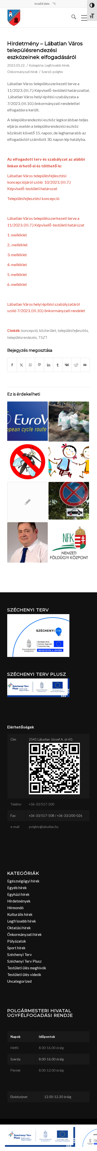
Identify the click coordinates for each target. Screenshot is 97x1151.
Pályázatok (16, 941)
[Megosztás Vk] (66, 365)
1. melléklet (17, 234)
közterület (47, 330)
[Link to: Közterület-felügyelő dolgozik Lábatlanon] (27, 542)
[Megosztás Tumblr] (57, 365)
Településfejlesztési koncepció (33, 198)
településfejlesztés (73, 330)
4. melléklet (17, 264)
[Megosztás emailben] (85, 365)
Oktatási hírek (19, 928)
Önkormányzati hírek (22, 72)
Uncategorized (19, 981)
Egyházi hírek (18, 894)
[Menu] (83, 17)
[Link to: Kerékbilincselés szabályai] (68, 501)
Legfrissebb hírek (57, 65)
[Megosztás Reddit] (76, 365)
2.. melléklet (17, 244)
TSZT (43, 337)
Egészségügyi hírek (23, 881)
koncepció (29, 330)
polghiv (57, 72)
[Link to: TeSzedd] (68, 421)
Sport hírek (16, 948)
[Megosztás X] (21, 365)
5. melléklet (17, 274)
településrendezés (22, 337)
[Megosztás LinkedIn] (48, 365)
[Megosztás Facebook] (12, 365)
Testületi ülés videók (24, 974)
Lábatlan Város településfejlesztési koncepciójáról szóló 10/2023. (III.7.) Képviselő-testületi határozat (39, 182)
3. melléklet (17, 254)
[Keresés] (71, 17)
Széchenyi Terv (19, 954)
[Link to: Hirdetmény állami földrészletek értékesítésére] (68, 542)
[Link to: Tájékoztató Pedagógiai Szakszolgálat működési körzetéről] (68, 462)
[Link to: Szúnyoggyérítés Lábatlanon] (27, 462)
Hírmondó (15, 907)
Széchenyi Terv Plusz (24, 961)
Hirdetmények (18, 901)
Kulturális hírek (19, 914)
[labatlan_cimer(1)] (40, 17)
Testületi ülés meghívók (26, 968)
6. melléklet (17, 284)
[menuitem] (71, 17)
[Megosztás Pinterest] (39, 365)
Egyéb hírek (17, 887)
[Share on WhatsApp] (30, 365)
